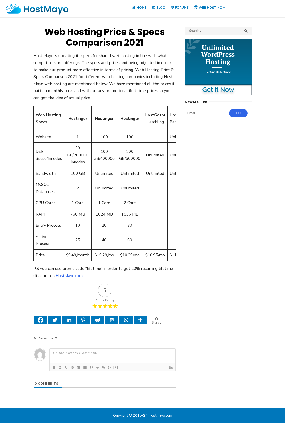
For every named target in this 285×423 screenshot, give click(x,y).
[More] (140, 320)
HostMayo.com (69, 275)
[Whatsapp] (126, 320)
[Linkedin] (69, 320)
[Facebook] (40, 320)
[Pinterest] (83, 320)
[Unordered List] (85, 367)
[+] (115, 367)
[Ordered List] (79, 367)
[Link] (104, 367)
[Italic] (60, 367)
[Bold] (54, 367)
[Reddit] (97, 320)
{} (109, 367)
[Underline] (66, 367)
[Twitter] (54, 320)
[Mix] (111, 320)
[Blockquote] (91, 367)
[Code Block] (97, 367)
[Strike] (72, 367)
